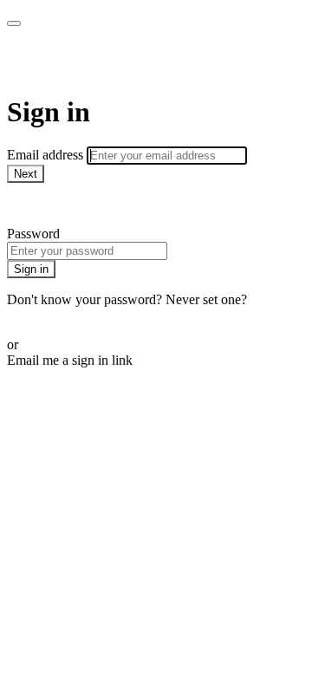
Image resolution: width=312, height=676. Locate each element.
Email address (47, 154)
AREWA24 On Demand (148, 60)
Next (25, 173)
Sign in (31, 269)
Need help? (38, 204)
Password (33, 233)
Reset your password (64, 315)
